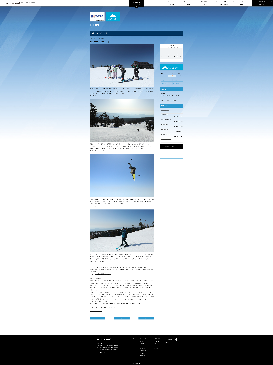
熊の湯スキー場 (164, 124)
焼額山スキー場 (164, 129)
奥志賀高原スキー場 (165, 134)
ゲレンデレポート (143, 338)
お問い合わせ (204, 1)
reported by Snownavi (96, 311)
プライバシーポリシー (169, 345)
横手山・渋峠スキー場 (166, 119)
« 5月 (165, 60)
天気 (168, 1)
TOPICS (189, 4)
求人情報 (156, 348)
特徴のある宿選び (143, 350)
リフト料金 (164, 83)
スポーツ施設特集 (143, 357)
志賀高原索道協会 (165, 110)
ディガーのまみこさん (144, 199)
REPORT (172, 4)
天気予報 (164, 80)
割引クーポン (262, 4)
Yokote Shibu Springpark (106, 199)
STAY (205, 4)
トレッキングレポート (144, 341)
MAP (241, 4)
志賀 (103, 38)
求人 (185, 1)
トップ (132, 338)
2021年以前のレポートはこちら (169, 100)
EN (242, 1)
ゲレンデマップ (176, 83)
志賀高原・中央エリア (166, 139)
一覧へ (121, 318)
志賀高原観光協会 (165, 114)
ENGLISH (133, 341)
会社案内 (167, 342)
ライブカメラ (176, 80)
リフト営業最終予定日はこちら (103, 274)
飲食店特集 (142, 355)
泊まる (141, 346)
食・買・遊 (142, 348)
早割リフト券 (262, 1)
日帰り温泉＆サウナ (144, 353)
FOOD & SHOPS (223, 4)
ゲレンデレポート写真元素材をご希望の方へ (103, 307)
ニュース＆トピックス (144, 343)
